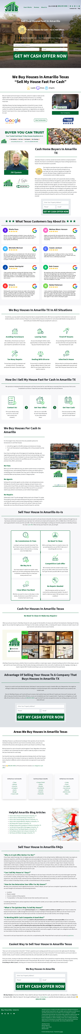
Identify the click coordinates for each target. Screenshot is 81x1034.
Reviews (36, 7)
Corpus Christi (41, 782)
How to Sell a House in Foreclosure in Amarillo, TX (22, 816)
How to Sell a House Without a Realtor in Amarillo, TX (24, 821)
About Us (44, 7)
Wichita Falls (66, 792)
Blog (2, 1010)
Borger (15, 792)
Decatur (41, 786)
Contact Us (73, 8)
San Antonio (67, 788)
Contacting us (44, 997)
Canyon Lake (14, 794)
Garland (41, 790)
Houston (41, 792)
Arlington (14, 788)
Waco (66, 794)
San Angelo (67, 786)
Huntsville (41, 794)
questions (71, 935)
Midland (67, 790)
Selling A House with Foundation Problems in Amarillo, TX (25, 825)
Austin (15, 790)
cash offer (34, 99)
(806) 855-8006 (62, 6)
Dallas (41, 784)
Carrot (61, 1031)
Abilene (15, 784)
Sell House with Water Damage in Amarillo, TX (21, 833)
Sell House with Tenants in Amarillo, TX (20, 823)
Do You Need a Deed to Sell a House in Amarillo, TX (22, 831)
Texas (14, 782)
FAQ (79, 8)
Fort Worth (41, 788)
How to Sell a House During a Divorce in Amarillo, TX (23, 819)
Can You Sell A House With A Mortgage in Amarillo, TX (23, 827)
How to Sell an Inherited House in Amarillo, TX (22, 818)
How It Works (28, 7)
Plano (67, 784)
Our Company (65, 113)
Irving (67, 782)
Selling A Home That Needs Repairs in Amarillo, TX (23, 829)
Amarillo (42, 741)
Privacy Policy (8, 1010)
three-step (62, 386)
